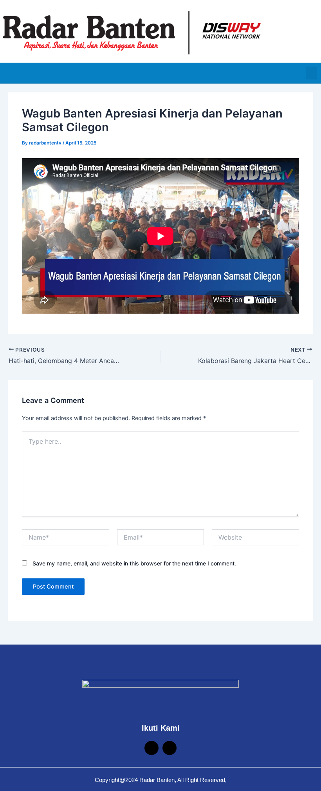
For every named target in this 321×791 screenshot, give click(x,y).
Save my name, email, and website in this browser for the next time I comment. (134, 563)
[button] (311, 73)
